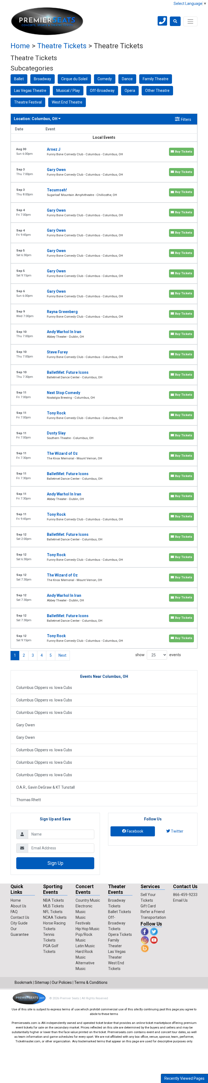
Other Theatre (157, 90)
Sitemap (42, 982)
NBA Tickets (53, 900)
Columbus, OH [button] (36, 119)
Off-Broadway (102, 90)
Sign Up (55, 863)
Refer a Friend (153, 912)
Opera (130, 90)
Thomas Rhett (28, 800)
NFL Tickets (53, 912)
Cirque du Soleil (74, 79)
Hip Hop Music (87, 929)
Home (20, 46)
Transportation (153, 917)
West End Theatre (67, 102)
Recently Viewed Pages (184, 1078)
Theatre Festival (28, 102)
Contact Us (20, 917)
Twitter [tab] (176, 831)
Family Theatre (155, 79)
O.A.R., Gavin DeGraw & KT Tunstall (45, 787)
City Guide (19, 923)
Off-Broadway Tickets (116, 923)
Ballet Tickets (119, 912)
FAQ (14, 912)
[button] (175, 21)
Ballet (19, 79)
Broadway (42, 79)
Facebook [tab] (134, 831)
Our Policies (62, 982)
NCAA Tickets (55, 917)
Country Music (88, 900)
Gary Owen (25, 725)
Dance (127, 79)
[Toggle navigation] (190, 21)
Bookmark (23, 982)
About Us (18, 906)
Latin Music (85, 946)
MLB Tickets (53, 906)
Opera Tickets (120, 934)
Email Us (180, 900)
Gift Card (148, 906)
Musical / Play (68, 90)
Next (62, 655)
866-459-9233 (185, 894)
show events (158, 655)
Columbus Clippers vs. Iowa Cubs (44, 687)
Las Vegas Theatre (30, 90)
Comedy (105, 79)
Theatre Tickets (61, 46)
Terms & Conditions (91, 982)
